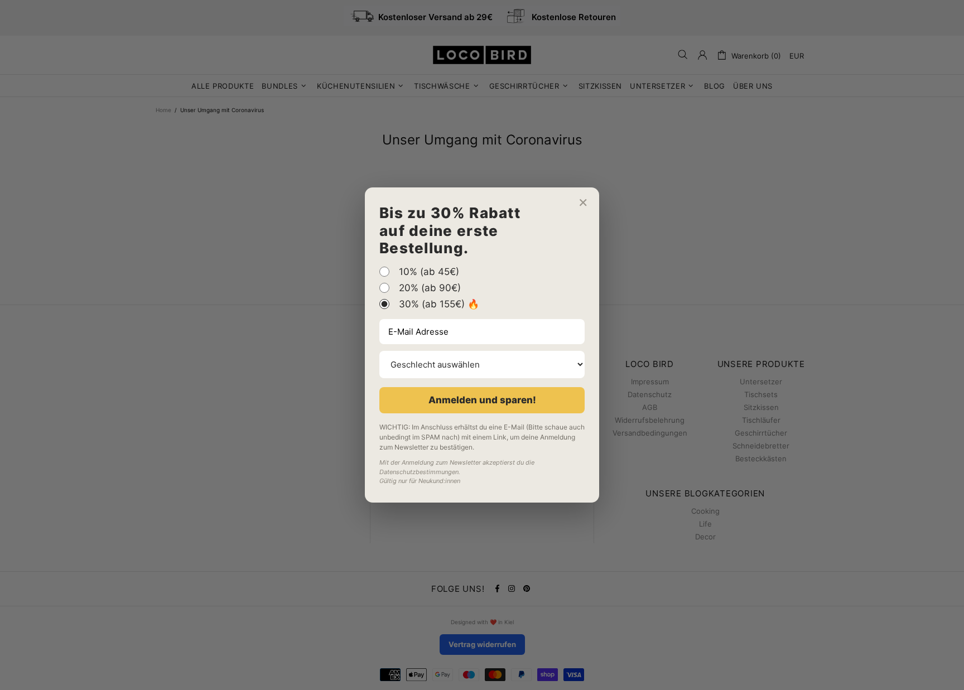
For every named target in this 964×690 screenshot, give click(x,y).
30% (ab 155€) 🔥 (439, 304)
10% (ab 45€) (429, 272)
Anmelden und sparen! (482, 400)
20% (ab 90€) (430, 288)
